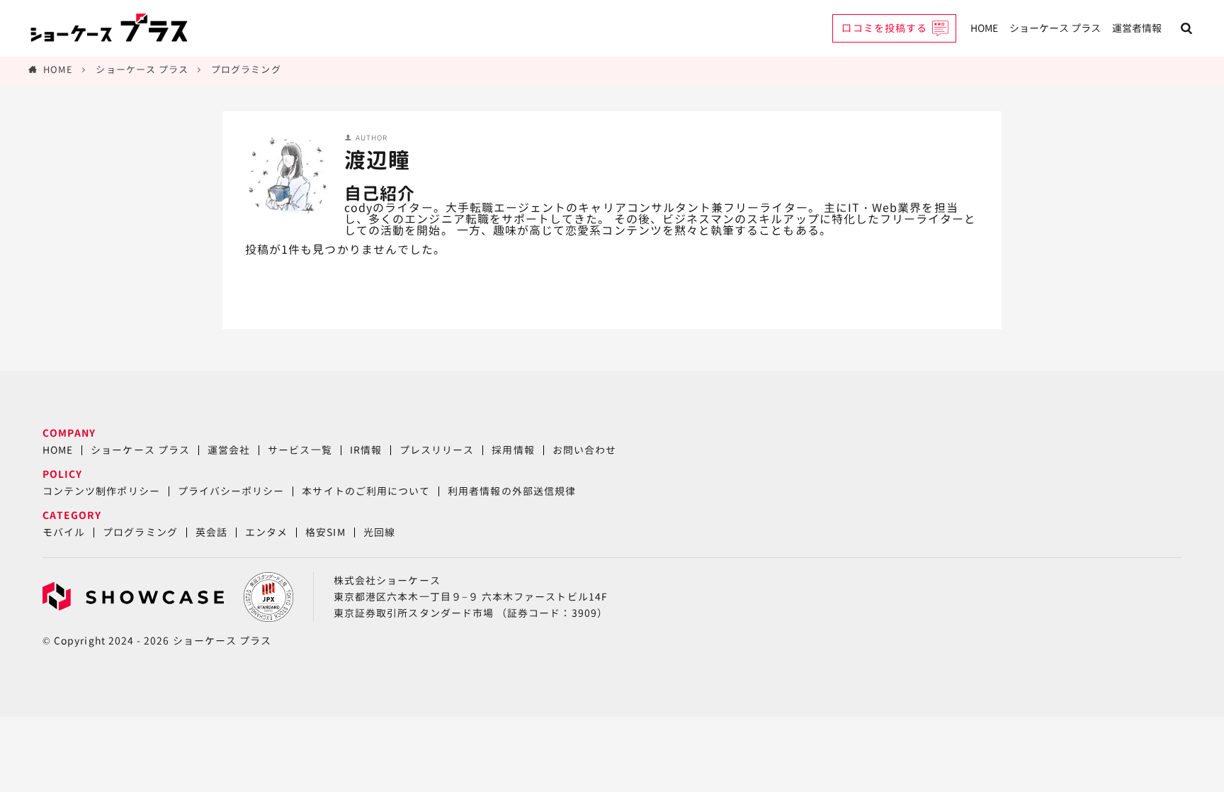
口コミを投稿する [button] (884, 28)
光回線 (379, 532)
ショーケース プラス (1055, 28)
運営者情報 (1137, 28)
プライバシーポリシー (231, 491)
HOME (984, 28)
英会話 (211, 532)
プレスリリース (437, 450)
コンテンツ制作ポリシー (101, 491)
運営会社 (229, 450)
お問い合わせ (584, 450)
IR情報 (366, 450)
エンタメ (266, 532)
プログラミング (245, 69)
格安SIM (325, 532)
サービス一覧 (300, 450)
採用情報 (513, 450)
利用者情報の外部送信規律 (512, 491)
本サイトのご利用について (366, 491)
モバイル (63, 532)
